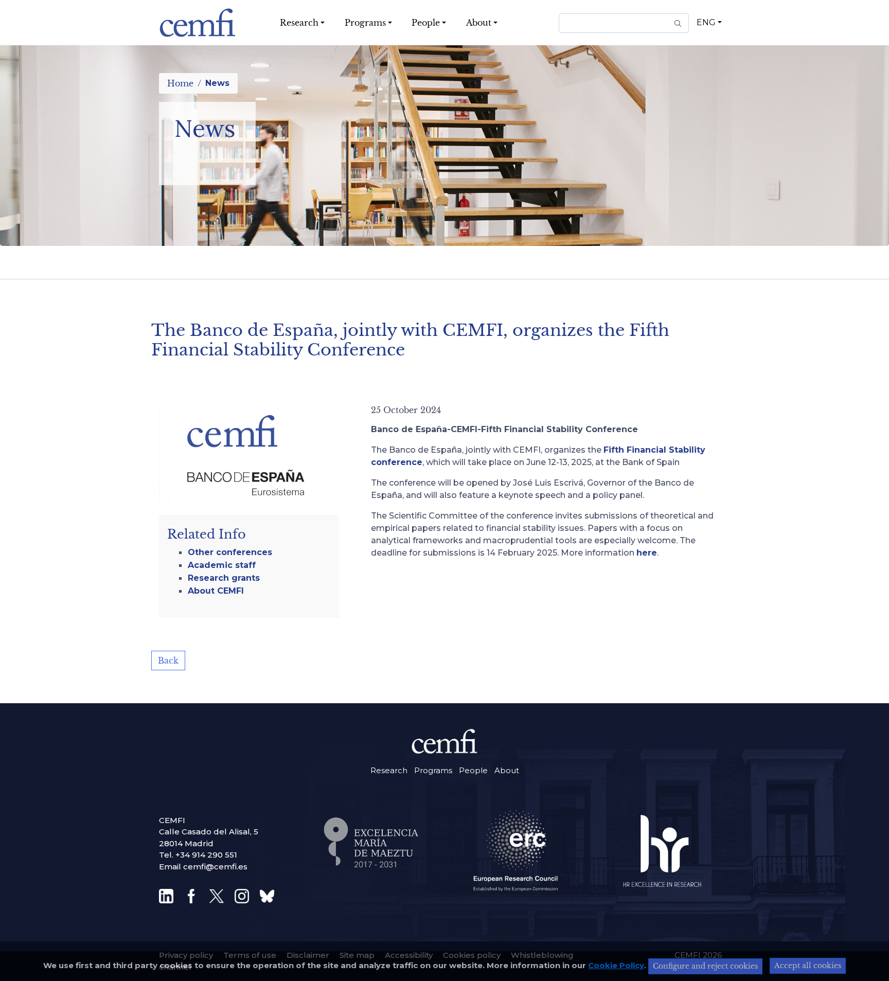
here (646, 553)
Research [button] (299, 22)
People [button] (426, 22)
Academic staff (222, 565)
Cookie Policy (616, 965)
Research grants (224, 578)
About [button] (478, 22)
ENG (706, 22)
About (506, 770)
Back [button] (168, 660)
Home (180, 83)
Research (388, 770)
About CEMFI (216, 591)
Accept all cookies (807, 965)
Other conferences (230, 552)
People (473, 770)
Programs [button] (365, 22)
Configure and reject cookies (705, 966)
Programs (433, 770)
